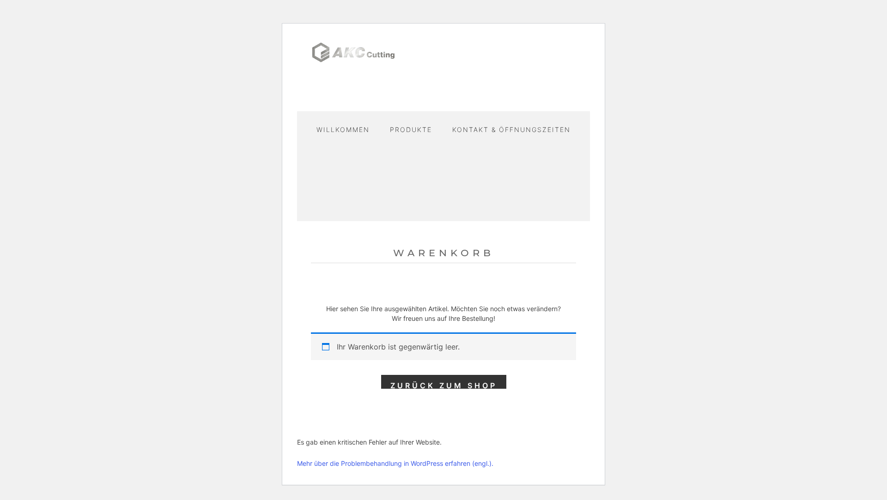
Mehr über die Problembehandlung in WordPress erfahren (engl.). (395, 463)
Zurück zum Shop (443, 385)
